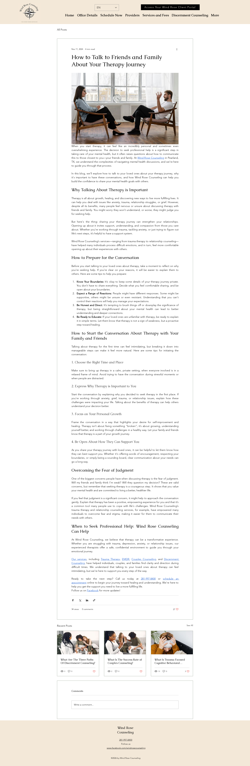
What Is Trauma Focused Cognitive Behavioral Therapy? (170, 661)
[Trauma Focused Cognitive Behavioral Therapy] (172, 642)
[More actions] (177, 49)
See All (190, 625)
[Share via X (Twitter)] (80, 600)
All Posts (62, 29)
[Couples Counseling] (125, 642)
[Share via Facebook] (72, 600)
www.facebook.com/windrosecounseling (126, 748)
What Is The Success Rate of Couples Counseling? (125, 661)
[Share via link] (94, 600)
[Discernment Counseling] (78, 642)
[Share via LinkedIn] (87, 600)
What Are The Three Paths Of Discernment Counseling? (78, 661)
